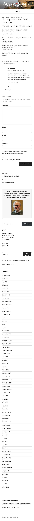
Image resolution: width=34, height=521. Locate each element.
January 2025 (6, 337)
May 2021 (5, 480)
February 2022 (6, 451)
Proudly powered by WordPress (10, 517)
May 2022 (5, 441)
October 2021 (6, 464)
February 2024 (6, 373)
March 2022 (5, 448)
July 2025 (5, 318)
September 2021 (7, 467)
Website (4, 143)
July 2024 (5, 357)
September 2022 (7, 428)
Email (4, 135)
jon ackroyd (11, 68)
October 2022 (6, 425)
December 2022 (6, 418)
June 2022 (5, 438)
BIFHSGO (5, 243)
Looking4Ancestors (8, 237)
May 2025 (5, 324)
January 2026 (6, 298)
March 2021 (5, 487)
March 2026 (5, 291)
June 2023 (5, 399)
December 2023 (7, 379)
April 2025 (5, 327)
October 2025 (6, 308)
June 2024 (5, 360)
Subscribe (27, 224)
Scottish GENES (6, 239)
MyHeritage (18, 503)
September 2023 (7, 389)
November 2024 (7, 344)
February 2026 (6, 295)
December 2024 (7, 340)
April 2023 (5, 405)
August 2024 (6, 353)
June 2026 (5, 282)
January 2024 (6, 376)
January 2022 (6, 454)
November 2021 (6, 461)
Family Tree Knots (7, 233)
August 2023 (6, 392)
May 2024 (5, 363)
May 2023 (5, 402)
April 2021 (5, 484)
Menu (17, 11)
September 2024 (7, 350)
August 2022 (6, 432)
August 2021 (5, 471)
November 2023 (7, 383)
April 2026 (5, 288)
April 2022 (5, 445)
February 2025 (6, 334)
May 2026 (5, 285)
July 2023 (5, 396)
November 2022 (6, 422)
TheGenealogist (26, 503)
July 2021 (5, 474)
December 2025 (7, 301)
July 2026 (5, 278)
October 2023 (6, 386)
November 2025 (7, 304)
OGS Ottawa (5, 245)
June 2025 (5, 321)
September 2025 (7, 311)
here (29, 260)
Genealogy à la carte (8, 235)
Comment (5, 105)
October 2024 (6, 347)
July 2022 (5, 435)
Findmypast (11, 503)
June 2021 (5, 477)
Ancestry (4, 503)
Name (4, 127)
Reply (9, 90)
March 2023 (5, 409)
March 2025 (5, 331)
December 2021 (6, 458)
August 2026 (6, 275)
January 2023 (6, 415)
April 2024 (5, 366)
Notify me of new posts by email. (11, 159)
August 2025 (6, 314)
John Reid (19, 17)
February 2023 (6, 412)
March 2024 (5, 370)
